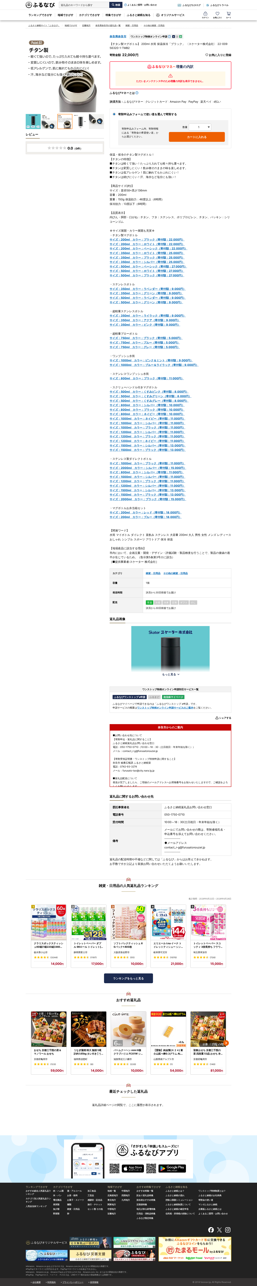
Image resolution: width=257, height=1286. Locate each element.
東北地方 (112, 1200)
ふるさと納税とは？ (175, 1190)
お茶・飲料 (72, 1195)
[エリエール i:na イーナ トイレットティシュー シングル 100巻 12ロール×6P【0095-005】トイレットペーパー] (168, 922)
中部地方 (112, 1209)
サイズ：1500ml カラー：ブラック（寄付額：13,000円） (148, 450)
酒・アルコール (74, 1190)
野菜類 (56, 1213)
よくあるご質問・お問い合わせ (142, 5)
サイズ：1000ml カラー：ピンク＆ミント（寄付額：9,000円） (151, 360)
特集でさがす (113, 15)
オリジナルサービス (173, 15)
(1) (171, 1064)
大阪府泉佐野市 (122, 952)
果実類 (56, 1204)
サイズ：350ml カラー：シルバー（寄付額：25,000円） (147, 262)
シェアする (225, 717)
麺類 (69, 1204)
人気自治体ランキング (36, 1206)
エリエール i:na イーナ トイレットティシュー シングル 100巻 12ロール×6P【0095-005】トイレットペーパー (168, 945)
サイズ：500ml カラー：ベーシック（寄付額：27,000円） (148, 266)
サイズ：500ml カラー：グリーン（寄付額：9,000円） (146, 302)
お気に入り (217, 17)
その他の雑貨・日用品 (154, 25)
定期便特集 (142, 1204)
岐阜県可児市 (160, 952)
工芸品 (91, 1195)
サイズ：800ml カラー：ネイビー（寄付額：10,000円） (147, 414)
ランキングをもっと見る (128, 978)
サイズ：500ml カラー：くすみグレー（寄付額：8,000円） (149, 400)
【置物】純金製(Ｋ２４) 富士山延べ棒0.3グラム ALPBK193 (168, 1052)
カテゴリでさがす (89, 15)
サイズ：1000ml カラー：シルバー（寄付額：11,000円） (147, 423)
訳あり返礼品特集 (145, 1195)
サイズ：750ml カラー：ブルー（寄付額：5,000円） (145, 342)
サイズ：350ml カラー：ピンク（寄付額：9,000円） (145, 324)
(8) (91, 1064)
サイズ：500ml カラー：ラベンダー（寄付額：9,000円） (148, 297)
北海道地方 (113, 1195)
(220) (133, 1064)
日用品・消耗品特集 (146, 1213)
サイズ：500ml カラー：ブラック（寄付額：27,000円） (147, 275)
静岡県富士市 (80, 952)
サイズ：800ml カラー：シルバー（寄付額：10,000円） (147, 405)
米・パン (57, 1195)
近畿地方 (86, 25)
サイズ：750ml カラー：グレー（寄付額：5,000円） (145, 347)
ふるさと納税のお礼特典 (210, 1195)
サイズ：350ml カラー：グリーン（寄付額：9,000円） (146, 293)
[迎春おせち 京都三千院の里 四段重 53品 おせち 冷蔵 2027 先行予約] (208, 1029)
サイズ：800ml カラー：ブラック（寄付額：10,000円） (147, 409)
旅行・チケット (95, 1204)
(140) (212, 1064)
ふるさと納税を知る (139, 15)
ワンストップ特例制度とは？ (212, 1190)
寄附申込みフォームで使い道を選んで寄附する (147, 114)
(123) (53, 1064)
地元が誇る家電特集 (146, 1209)
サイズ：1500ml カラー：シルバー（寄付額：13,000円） (148, 445)
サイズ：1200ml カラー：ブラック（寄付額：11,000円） (147, 436)
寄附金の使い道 (205, 1200)
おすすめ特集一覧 (145, 1190)
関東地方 (112, 1204)
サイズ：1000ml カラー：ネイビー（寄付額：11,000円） (147, 418)
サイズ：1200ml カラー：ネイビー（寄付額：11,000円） (147, 441)
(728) (213, 957)
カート (228, 17)
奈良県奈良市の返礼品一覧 (108, 25)
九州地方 (126, 1200)
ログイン (205, 17)
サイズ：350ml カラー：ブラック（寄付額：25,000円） (147, 257)
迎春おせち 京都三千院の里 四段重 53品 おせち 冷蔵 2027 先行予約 (208, 1052)
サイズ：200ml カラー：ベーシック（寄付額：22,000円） (148, 248)
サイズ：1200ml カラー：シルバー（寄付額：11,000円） (147, 432)
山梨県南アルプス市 (164, 1059)
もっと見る (169, 674)
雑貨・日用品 (132, 25)
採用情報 (94, 1282)
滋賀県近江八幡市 (123, 1059)
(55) (132, 957)
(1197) (93, 957)
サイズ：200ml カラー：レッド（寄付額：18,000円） (146, 512)
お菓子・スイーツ (75, 1200)
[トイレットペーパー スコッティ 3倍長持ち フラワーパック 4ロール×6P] (208, 922)
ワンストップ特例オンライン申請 (149, 36)
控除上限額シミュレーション (179, 1200)
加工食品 (92, 1190)
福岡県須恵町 (80, 1059)
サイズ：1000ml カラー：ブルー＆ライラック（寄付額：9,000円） (154, 365)
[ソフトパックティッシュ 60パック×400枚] (128, 922)
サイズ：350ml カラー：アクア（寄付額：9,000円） (145, 320)
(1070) (173, 957)
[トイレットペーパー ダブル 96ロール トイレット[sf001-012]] (88, 922)
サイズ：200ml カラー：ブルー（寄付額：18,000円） (146, 517)
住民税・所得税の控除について (180, 1213)
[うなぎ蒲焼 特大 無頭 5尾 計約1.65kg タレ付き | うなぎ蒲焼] (88, 1029)
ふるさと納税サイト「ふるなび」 (44, 25)
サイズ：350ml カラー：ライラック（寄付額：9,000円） (148, 315)
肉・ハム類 (58, 1190)
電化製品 (57, 1200)
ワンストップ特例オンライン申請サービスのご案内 (165, 707)
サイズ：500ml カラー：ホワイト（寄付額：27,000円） (147, 271)
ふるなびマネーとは (122, 93)
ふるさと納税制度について (178, 1204)
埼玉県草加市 (200, 952)
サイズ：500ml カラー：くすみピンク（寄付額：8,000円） (149, 391)
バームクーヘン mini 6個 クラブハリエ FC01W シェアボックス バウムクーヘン (128, 1052)
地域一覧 (112, 1190)
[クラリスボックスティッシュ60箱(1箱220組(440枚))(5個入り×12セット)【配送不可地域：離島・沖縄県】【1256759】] (48, 922)
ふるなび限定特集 (145, 1218)
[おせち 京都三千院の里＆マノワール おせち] (48, 1029)
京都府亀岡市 (41, 1059)
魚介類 (56, 1209)
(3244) (54, 957)
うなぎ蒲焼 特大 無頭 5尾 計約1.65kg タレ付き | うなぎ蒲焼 (87, 1052)
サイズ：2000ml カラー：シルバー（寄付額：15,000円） (148, 468)
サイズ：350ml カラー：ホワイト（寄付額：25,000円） (147, 253)
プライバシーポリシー (72, 1282)
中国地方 (126, 1190)
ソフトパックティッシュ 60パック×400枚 (128, 945)
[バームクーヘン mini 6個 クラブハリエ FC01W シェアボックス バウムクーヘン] (128, 1029)
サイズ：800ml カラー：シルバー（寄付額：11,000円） (147, 472)
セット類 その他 (95, 1209)
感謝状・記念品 (95, 1200)
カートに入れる (197, 137)
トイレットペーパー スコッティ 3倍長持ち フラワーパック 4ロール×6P (208, 945)
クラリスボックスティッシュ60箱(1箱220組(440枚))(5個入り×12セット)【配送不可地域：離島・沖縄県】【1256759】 (49, 945)
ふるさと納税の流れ (175, 1195)
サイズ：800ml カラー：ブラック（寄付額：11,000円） (147, 378)
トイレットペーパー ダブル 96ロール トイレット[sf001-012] (88, 945)
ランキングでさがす (40, 15)
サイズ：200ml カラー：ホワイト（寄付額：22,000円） (147, 244)
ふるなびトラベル (219, 5)
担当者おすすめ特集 (146, 1200)
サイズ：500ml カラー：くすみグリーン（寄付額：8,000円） (150, 396)
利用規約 (51, 1282)
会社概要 (36, 1282)
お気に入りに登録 (220, 55)
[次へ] (226, 1043)
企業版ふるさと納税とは (210, 1209)
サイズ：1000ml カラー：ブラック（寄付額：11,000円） (147, 427)
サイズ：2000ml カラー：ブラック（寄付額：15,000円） (148, 499)
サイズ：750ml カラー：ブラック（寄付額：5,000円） (146, 338)
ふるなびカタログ (192, 5)
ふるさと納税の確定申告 (177, 1209)
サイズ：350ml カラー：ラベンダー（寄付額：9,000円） (148, 289)
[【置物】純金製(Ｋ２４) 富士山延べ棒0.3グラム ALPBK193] (168, 1029)
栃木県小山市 (41, 952)
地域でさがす (65, 15)
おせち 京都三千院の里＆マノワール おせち (47, 1052)
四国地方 (126, 1195)
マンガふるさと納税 (207, 1204)
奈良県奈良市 (118, 36)
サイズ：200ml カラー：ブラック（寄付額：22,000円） (147, 239)
